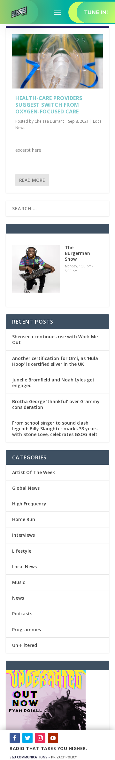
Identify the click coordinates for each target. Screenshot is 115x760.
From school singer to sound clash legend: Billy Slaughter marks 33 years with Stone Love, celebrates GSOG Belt (54, 428)
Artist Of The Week (33, 472)
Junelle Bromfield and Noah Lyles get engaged (53, 382)
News (18, 598)
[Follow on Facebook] (15, 738)
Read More (32, 180)
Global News (26, 488)
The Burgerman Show (77, 253)
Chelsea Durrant (49, 121)
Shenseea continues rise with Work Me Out (55, 339)
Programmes (26, 629)
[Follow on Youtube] (53, 738)
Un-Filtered (24, 645)
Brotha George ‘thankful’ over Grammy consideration (56, 404)
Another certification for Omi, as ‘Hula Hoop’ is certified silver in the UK (55, 361)
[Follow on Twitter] (27, 738)
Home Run (23, 519)
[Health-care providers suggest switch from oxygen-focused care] (57, 61)
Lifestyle (21, 551)
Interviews (23, 535)
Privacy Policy (64, 757)
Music (18, 582)
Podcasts (22, 613)
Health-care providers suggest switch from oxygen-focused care (48, 105)
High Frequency (29, 504)
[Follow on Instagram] (40, 738)
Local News (24, 567)
